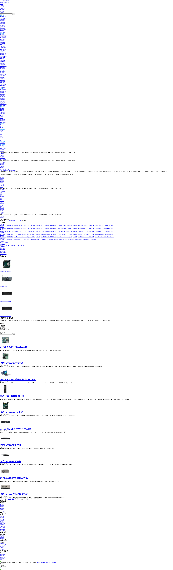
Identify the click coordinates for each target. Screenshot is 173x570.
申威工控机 (2, 94)
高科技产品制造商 (4, 169)
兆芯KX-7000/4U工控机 (5, 301)
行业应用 (2, 155)
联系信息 (2, 216)
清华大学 (2, 189)
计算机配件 (2, 129)
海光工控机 (2, 57)
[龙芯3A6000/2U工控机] (5, 443)
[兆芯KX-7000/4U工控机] (7, 300)
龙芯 (1, 192)
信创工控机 (2, 141)
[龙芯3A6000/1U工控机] (5, 459)
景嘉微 (1, 210)
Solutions (2, 151)
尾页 (13, 499)
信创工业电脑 (3, 147)
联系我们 (2, 12)
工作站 (1, 115)
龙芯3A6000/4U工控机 (5, 316)
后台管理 (54, 562)
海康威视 (2, 203)
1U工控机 (28, 225)
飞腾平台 (2, 15)
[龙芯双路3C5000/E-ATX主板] (5, 345)
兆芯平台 (2, 70)
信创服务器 (2, 144)
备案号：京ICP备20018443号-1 (44, 562)
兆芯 (1, 194)
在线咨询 (2, 217)
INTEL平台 (2, 106)
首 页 (1, 4)
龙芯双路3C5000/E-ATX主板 (13, 347)
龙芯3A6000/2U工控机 (10, 445)
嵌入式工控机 (44, 225)
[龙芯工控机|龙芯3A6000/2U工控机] (5, 427)
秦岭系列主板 (3, 19)
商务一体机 (2, 28)
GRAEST (2, 201)
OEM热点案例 (3, 544)
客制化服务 (2, 123)
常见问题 (2, 156)
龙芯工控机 (2, 39)
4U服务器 (75, 225)
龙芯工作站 (2, 50)
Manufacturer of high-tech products (7, 170)
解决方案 (2, 6)
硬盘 (1, 134)
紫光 (1, 206)
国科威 (1, 205)
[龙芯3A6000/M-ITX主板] (7, 270)
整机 (1, 126)
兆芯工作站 (2, 87)
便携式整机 (2, 25)
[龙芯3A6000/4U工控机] (7, 315)
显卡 (1, 131)
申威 (1, 199)
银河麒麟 (2, 196)
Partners (1, 187)
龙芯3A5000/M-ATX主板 (11, 363)
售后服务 (2, 166)
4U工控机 (38, 225)
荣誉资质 (2, 181)
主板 (1, 125)
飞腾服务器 (2, 23)
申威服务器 (2, 96)
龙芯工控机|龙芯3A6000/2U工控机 (16, 429)
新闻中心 (2, 182)
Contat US (2, 213)
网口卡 (1, 137)
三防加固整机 (3, 29)
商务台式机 (2, 26)
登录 (5, 2)
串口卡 (1, 140)
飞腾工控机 (2, 21)
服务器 (1, 116)
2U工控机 (33, 225)
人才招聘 (2, 184)
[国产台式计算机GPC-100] (5, 394)
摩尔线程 (2, 209)
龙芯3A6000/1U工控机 (10, 461)
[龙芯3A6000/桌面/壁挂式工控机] (5, 492)
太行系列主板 (3, 16)
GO (38, 499)
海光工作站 (2, 68)
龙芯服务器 (2, 42)
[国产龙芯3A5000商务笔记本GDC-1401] (5, 377)
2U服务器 (70, 225)
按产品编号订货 (4, 546)
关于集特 (2, 9)
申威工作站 (2, 105)
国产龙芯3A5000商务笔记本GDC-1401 (18, 379)
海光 (1, 198)
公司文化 (2, 178)
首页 (9, 220)
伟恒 (1, 202)
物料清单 (2, 163)
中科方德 (2, 208)
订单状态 (2, 547)
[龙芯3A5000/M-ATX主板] (5, 361)
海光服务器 (2, 60)
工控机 (1, 118)
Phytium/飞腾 (3, 191)
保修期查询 (2, 162)
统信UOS (2, 195)
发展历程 (2, 180)
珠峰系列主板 (3, 18)
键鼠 (1, 136)
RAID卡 (2, 139)
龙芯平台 (2, 33)
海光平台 (2, 51)
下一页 (9, 499)
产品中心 (2, 5)
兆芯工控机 (2, 75)
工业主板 (2, 109)
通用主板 (2, 108)
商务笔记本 (2, 22)
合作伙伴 (2, 11)
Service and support (4, 159)
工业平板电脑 (3, 30)
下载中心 (2, 167)
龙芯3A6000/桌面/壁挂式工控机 (15, 494)
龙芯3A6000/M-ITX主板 (5, 271)
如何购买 (2, 543)
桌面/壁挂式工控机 (51, 225)
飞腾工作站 (2, 32)
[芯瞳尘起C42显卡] (7, 285)
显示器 (1, 127)
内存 (1, 133)
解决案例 (2, 153)
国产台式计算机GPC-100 (12, 396)
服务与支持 (2, 8)
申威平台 (2, 88)
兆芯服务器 (2, 78)
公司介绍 (2, 177)
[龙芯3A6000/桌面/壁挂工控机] (5, 476)
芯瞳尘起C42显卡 (4, 286)
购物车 (1, 2)
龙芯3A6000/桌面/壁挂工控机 (14, 478)
